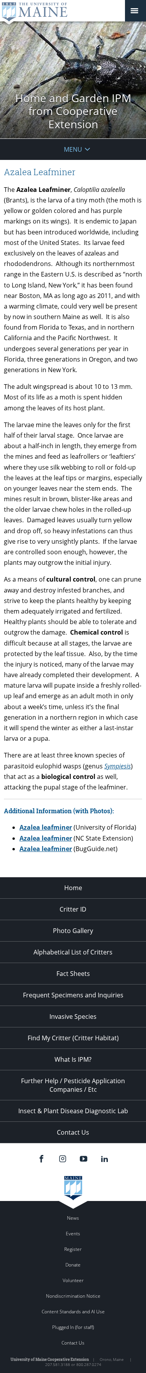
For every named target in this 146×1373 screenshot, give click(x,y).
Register (73, 1249)
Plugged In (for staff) (73, 1327)
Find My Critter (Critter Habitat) (73, 1038)
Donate (73, 1264)
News (73, 1218)
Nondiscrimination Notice (73, 1296)
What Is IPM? (73, 1059)
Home (73, 887)
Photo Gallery (73, 930)
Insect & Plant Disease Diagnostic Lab (73, 1111)
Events (73, 1233)
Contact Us (73, 1132)
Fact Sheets (73, 973)
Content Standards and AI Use (73, 1311)
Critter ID (73, 909)
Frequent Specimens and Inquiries (73, 995)
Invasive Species (73, 1016)
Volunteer (73, 1280)
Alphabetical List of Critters (73, 952)
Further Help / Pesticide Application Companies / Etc (73, 1085)
